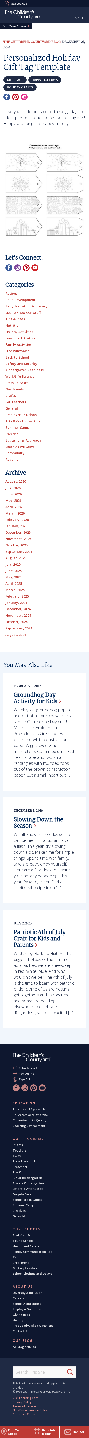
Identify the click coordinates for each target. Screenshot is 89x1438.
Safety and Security (21, 363)
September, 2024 (18, 628)
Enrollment (21, 1262)
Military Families (25, 1268)
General (11, 408)
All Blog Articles (24, 1347)
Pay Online (26, 1073)
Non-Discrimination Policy (30, 1410)
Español (24, 1079)
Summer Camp (17, 427)
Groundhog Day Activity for (35, 698)
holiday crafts (20, 87)
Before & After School (28, 1189)
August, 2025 (15, 558)
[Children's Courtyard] (23, 15)
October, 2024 (16, 622)
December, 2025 (18, 532)
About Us (23, 1287)
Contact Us (20, 1331)
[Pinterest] (15, 97)
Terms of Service (24, 1406)
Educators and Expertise (30, 1115)
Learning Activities (20, 338)
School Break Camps (27, 1199)
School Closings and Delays (32, 1273)
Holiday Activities (19, 332)
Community (14, 453)
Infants (18, 1145)
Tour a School (23, 1241)
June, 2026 (13, 494)
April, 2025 (13, 583)
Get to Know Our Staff (23, 312)
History (18, 1320)
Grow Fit (19, 1216)
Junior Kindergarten (27, 1178)
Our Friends (14, 389)
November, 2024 (18, 615)
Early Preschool (24, 1161)
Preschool (20, 1167)
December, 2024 (18, 609)
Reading (11, 459)
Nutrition (13, 325)
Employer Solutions (21, 415)
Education (24, 1103)
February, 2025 (17, 596)
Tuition (18, 1257)
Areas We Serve (24, 1414)
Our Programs (28, 1139)
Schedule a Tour (31, 1068)
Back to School (17, 357)
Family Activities (18, 344)
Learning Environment (29, 1126)
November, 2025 (18, 539)
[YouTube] (34, 267)
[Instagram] (17, 267)
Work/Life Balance (19, 376)
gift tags (15, 80)
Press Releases (16, 383)
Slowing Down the (38, 822)
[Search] (70, 1372)
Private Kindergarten (28, 1183)
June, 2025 (13, 571)
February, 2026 (17, 519)
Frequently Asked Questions (33, 1325)
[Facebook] (6, 97)
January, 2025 (16, 603)
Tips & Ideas (15, 319)
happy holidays (45, 80)
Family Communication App (32, 1251)
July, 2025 (13, 564)
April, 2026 (13, 507)
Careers (18, 1298)
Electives (19, 1210)
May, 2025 (13, 577)
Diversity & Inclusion (27, 1293)
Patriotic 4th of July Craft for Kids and (40, 938)
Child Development (20, 300)
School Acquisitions (27, 1303)
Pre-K (17, 1172)
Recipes (11, 293)
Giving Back (21, 1314)
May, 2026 (13, 500)
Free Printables (17, 351)
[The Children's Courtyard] (32, 1057)
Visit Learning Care (26, 1398)
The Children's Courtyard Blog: (32, 42)
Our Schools (26, 1229)
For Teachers (15, 402)
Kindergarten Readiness (24, 370)
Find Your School (14, 26)
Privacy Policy (22, 1402)
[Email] (24, 97)
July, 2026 (13, 488)
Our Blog (23, 1341)
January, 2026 (16, 526)
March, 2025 (15, 590)
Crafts (10, 395)
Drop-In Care (22, 1194)
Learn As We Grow (19, 447)
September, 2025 (18, 551)
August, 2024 (15, 634)
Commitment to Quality (29, 1120)
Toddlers (19, 1150)
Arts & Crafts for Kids (22, 421)
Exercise (11, 434)
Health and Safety (26, 1246)
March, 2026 (15, 513)
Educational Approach (23, 440)
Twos (17, 1156)
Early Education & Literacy (26, 306)
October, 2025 (16, 545)
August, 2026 (15, 481)
